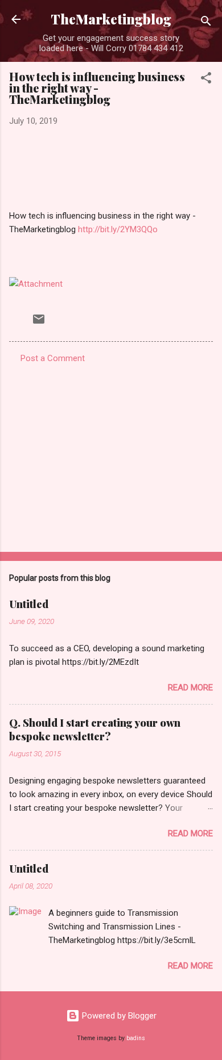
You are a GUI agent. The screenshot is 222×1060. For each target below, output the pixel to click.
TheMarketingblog (111, 19)
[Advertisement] (111, 454)
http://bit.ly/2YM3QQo (118, 229)
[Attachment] (36, 284)
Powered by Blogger (118, 1016)
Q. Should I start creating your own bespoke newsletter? (94, 729)
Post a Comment (52, 358)
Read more (190, 687)
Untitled (28, 604)
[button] (206, 80)
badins (135, 1038)
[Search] (206, 23)
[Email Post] (39, 323)
